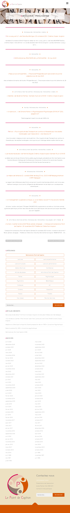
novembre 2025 (39, 344)
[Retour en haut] (35, 505)
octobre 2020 (39, 385)
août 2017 (8, 423)
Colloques (49, 219)
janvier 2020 (39, 395)
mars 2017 (9, 425)
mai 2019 (37, 404)
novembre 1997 (39, 455)
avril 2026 (8, 341)
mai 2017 (37, 423)
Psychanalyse (28, 32)
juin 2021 (8, 379)
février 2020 (9, 395)
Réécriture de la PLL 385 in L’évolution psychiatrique (21, 328)
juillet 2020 (9, 390)
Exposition (50, 289)
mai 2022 (8, 371)
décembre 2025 (10, 344)
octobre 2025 (9, 347)
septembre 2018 (39, 412)
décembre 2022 (39, 366)
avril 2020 (9, 393)
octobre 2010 (39, 441)
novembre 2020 (10, 385)
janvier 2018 (38, 417)
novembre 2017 (10, 420)
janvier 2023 (9, 366)
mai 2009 (38, 444)
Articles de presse (20, 272)
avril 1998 (8, 455)
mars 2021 (38, 382)
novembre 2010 (10, 441)
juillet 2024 (38, 355)
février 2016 (38, 436)
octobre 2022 (39, 368)
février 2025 (38, 352)
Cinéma (44, 32)
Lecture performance (49, 259)
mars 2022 (38, 371)
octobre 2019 (39, 398)
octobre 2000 (39, 450)
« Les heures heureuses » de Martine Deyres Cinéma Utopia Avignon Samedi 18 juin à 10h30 (35, 154)
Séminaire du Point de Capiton (35, 255)
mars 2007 (9, 447)
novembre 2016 (10, 431)
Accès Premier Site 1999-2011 (44, 486)
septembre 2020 (10, 387)
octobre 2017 (39, 420)
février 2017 (38, 425)
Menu (67, 3)
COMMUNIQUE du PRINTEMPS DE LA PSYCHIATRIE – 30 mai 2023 (35, 58)
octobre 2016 (39, 431)
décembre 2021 (10, 374)
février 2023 (38, 363)
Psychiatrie (37, 32)
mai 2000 (8, 452)
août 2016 (38, 433)
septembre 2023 (40, 360)
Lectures (20, 259)
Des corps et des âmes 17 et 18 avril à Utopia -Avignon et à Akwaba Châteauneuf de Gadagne (33, 314)
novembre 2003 (40, 447)
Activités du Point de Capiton (23, 91)
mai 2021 (37, 379)
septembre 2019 (10, 401)
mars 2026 (38, 341)
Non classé (20, 298)
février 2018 (9, 417)
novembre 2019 (10, 398)
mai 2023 (8, 363)
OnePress (33, 509)
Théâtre (49, 293)
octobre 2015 (39, 439)
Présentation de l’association (45, 483)
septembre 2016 (10, 433)
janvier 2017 (9, 428)
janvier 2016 (9, 439)
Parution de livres (50, 298)
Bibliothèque (49, 281)
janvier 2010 (9, 444)
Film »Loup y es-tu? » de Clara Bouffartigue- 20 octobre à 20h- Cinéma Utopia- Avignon (35, 36)
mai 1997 (8, 458)
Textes (26, 107)
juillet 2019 (9, 404)
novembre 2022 (10, 368)
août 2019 (38, 401)
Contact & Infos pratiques (44, 488)
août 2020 (38, 387)
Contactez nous (45, 475)
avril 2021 (8, 382)
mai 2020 (38, 390)
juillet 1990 (9, 460)
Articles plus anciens (13, 240)
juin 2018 (8, 414)
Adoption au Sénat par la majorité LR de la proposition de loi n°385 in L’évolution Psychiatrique (34, 324)
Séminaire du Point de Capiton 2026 (16, 332)
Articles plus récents (56, 240)
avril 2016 (8, 436)
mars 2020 (38, 393)
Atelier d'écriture (20, 268)
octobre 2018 (9, 412)
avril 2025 (38, 349)
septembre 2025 (40, 347)
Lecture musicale (20, 263)
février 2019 (9, 409)
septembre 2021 (39, 377)
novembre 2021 (39, 374)
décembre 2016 (39, 428)
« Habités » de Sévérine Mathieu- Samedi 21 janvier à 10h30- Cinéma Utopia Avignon (35, 96)
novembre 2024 (10, 355)
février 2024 (9, 358)
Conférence (49, 268)
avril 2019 (8, 406)
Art (55, 219)
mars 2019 (38, 406)
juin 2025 (8, 349)
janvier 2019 (38, 409)
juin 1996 (37, 458)
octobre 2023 (10, 360)
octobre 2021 (9, 377)
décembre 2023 (39, 358)
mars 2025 (9, 352)
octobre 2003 (10, 450)
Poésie (59, 219)
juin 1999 (37, 452)
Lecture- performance (49, 263)
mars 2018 (38, 414)
